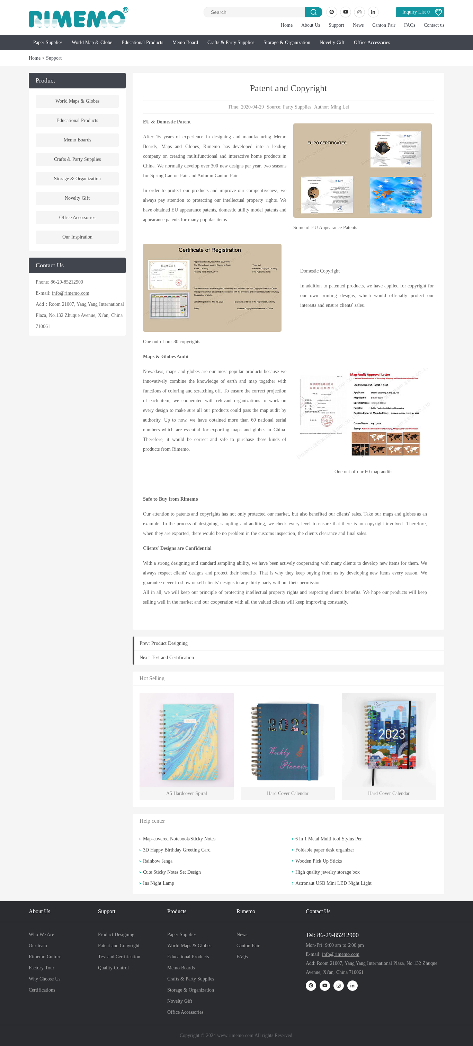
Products (176, 911)
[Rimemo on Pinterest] (332, 12)
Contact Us (318, 911)
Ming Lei (340, 107)
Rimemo (246, 911)
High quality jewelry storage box (327, 872)
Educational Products (142, 42)
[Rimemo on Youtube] (345, 12)
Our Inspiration (77, 237)
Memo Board (185, 42)
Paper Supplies (47, 42)
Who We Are (41, 934)
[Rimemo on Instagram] (359, 12)
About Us (310, 25)
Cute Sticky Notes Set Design (172, 872)
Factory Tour (41, 967)
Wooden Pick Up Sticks (318, 861)
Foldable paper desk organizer (324, 850)
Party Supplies (297, 107)
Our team (38, 945)
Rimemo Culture (45, 956)
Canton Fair (383, 25)
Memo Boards (77, 139)
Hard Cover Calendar (288, 793)
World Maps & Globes (77, 101)
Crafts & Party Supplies (230, 42)
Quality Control (113, 967)
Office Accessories (372, 42)
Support (336, 25)
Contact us (434, 25)
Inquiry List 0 (416, 12)
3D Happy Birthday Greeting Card (177, 850)
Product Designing (169, 643)
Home (287, 25)
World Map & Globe (92, 42)
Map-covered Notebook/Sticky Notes (179, 838)
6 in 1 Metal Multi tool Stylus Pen (329, 838)
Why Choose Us (44, 979)
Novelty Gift (332, 42)
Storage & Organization (287, 42)
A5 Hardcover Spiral (186, 793)
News (358, 25)
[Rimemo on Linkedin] (373, 12)
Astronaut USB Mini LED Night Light (333, 883)
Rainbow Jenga (157, 861)
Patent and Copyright (119, 945)
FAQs (409, 25)
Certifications (42, 990)
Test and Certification (173, 657)
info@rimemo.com (70, 293)
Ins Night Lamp (158, 883)
